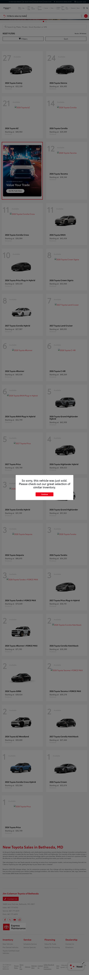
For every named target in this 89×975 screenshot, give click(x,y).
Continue (44, 494)
